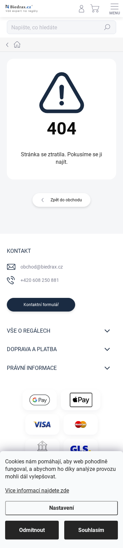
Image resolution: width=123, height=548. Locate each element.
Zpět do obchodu (66, 200)
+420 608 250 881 (39, 280)
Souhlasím (91, 530)
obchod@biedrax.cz (41, 267)
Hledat (107, 27)
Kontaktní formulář (41, 304)
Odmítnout (32, 530)
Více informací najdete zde (37, 490)
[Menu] (114, 8)
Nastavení (61, 508)
